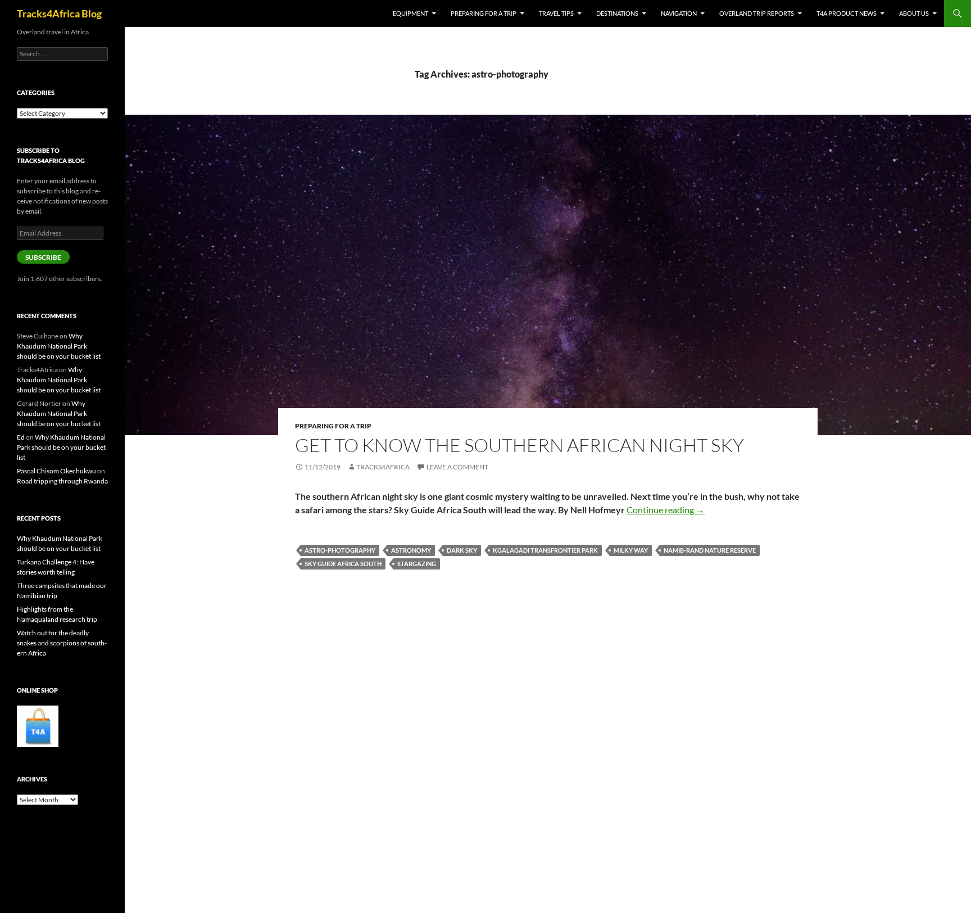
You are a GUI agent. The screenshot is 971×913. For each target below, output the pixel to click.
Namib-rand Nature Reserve (710, 550)
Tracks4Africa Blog (59, 13)
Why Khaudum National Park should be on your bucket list (59, 346)
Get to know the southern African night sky (519, 444)
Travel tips (556, 13)
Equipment (410, 13)
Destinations (617, 13)
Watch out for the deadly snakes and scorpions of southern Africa (62, 643)
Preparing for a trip (483, 13)
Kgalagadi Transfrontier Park (545, 550)
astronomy (411, 550)
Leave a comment (457, 467)
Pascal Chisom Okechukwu (56, 471)
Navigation (679, 13)
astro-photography (340, 550)
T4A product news (846, 13)
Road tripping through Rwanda (62, 481)
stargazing (416, 563)
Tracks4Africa (383, 467)
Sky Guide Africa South (343, 563)
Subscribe (43, 257)
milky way (631, 550)
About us (914, 13)
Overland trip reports (756, 13)
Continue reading (666, 509)
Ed (21, 437)
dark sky (462, 550)
